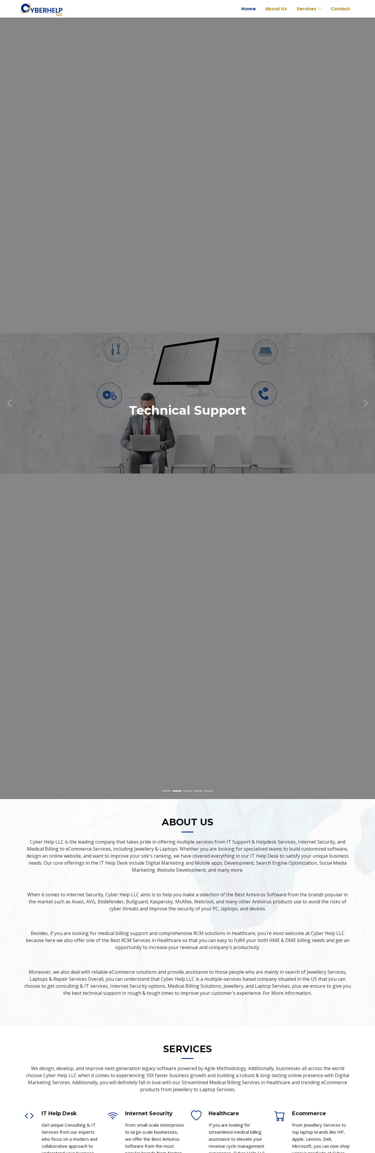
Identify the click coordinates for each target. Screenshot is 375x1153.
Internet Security (149, 1113)
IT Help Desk (59, 1113)
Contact (340, 8)
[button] (9, 403)
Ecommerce (309, 1113)
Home (248, 8)
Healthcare (224, 1113)
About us (276, 8)
